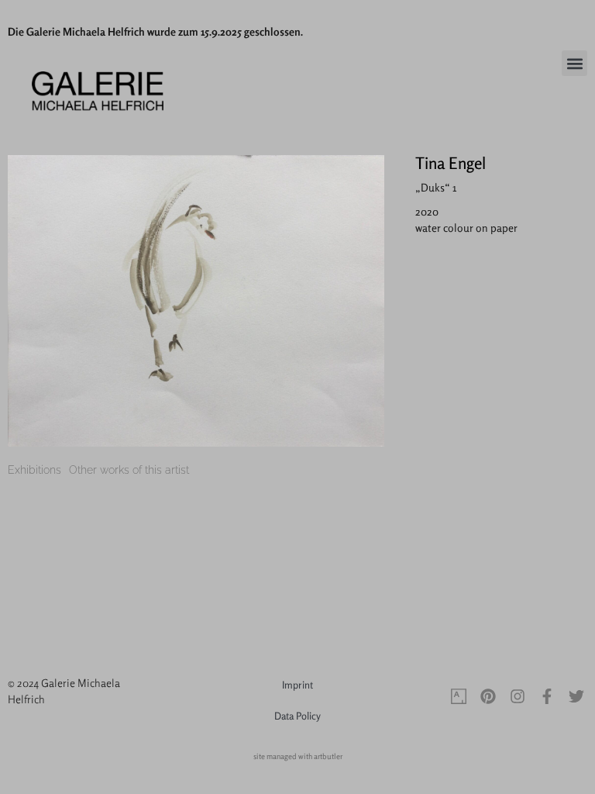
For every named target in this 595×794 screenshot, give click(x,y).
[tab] (34, 470)
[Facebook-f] (547, 696)
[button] (574, 63)
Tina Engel (450, 163)
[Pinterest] (488, 696)
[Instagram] (517, 696)
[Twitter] (576, 696)
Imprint (297, 684)
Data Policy (297, 715)
